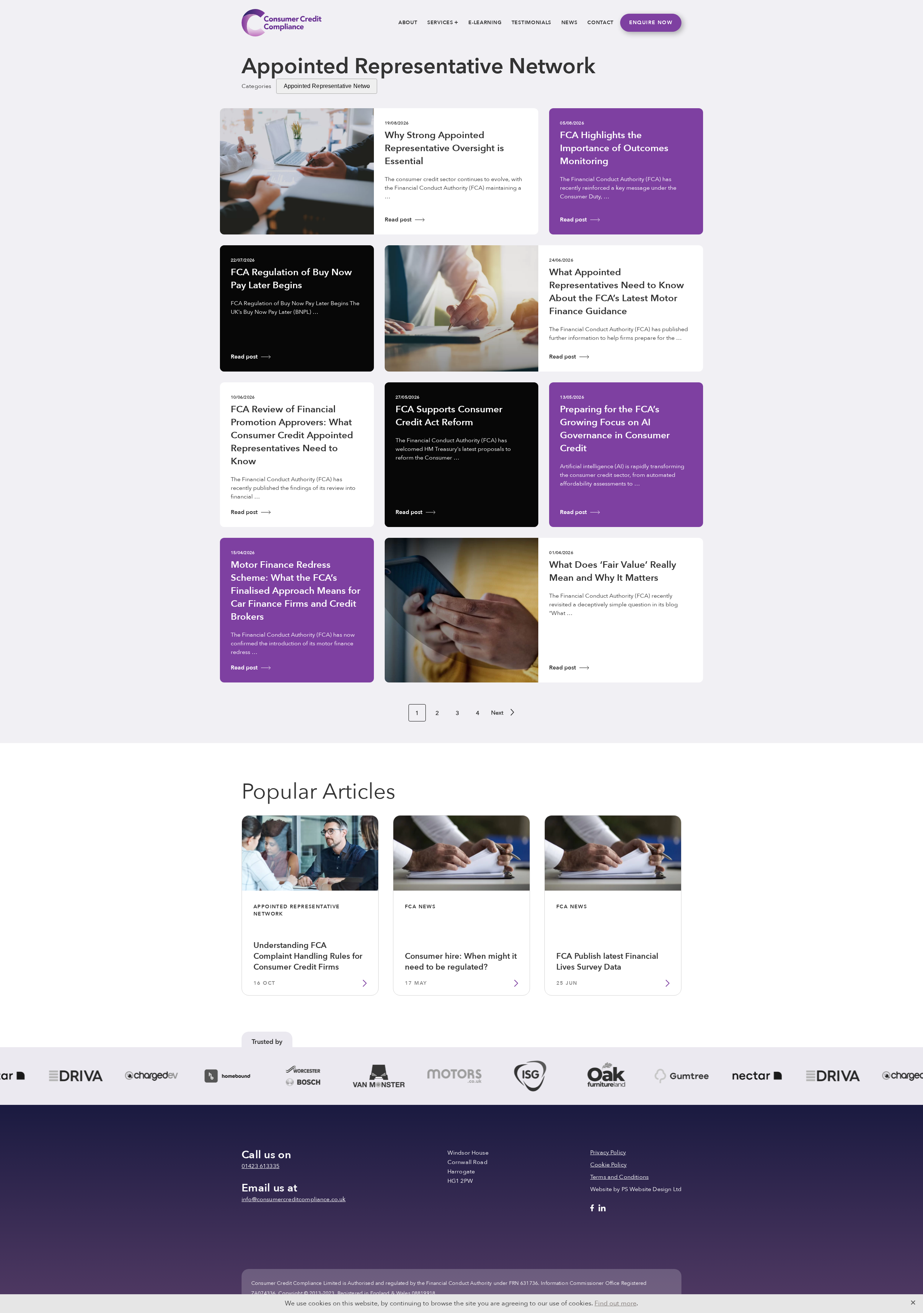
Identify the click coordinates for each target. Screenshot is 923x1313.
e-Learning (485, 22)
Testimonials (531, 22)
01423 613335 (260, 1166)
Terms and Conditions (619, 1177)
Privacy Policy (608, 1152)
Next (496, 713)
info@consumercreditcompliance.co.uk (294, 1199)
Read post (398, 220)
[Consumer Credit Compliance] (282, 22)
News (569, 22)
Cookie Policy (608, 1165)
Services (440, 22)
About (408, 22)
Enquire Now (650, 22)
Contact (600, 22)
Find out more (615, 1303)
